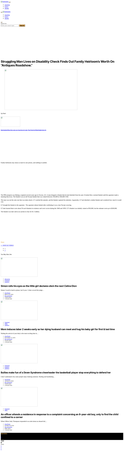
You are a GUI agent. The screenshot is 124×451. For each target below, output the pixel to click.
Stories (7, 8)
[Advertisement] (62, 44)
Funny (6, 6)
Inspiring (7, 5)
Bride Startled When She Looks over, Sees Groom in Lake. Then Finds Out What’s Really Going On (23, 130)
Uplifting (7, 325)
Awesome (7, 279)
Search (22, 25)
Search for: (4, 23)
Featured (7, 280)
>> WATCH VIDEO (7, 245)
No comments (8, 296)
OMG (6, 323)
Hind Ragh (7, 293)
